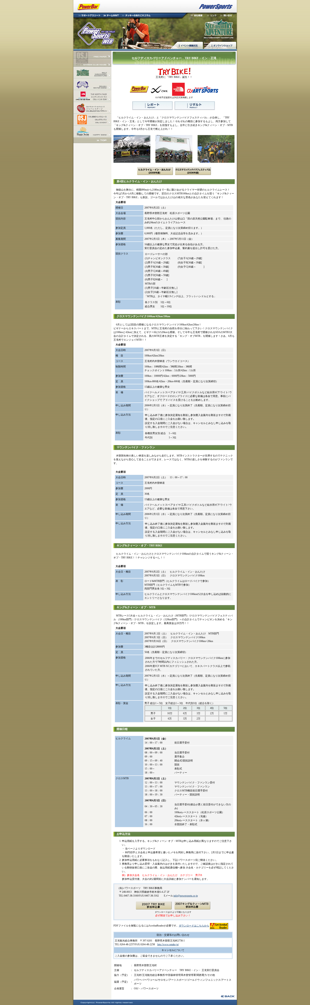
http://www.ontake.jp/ (168, 944)
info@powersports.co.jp (186, 895)
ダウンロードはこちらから (194, 925)
